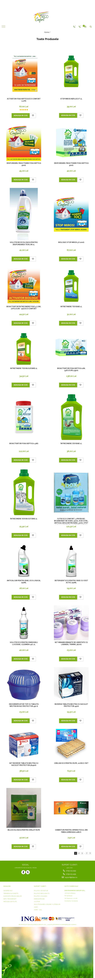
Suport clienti (40, 886)
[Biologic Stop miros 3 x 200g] (71, 214)
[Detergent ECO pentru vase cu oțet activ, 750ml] (71, 561)
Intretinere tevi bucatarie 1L (23, 368)
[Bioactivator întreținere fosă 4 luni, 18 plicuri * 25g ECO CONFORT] (23, 285)
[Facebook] (23, 872)
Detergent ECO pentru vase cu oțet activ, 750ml (71, 582)
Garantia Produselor (12, 896)
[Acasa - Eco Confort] (47, 17)
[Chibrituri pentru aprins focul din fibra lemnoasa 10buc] (71, 807)
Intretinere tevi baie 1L (71, 306)
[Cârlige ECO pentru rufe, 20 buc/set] (71, 745)
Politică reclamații (41, 893)
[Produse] (4, 27)
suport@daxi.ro (70, 877)
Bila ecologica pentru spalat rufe (24, 830)
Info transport (9, 899)
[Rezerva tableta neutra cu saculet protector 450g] (71, 684)
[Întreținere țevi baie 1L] (71, 417)
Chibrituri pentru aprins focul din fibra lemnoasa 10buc (71, 831)
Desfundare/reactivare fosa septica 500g (24, 164)
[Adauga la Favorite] (33, 115)
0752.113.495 (71, 874)
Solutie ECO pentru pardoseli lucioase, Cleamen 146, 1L (24, 643)
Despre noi (7, 891)
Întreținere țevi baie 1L (71, 443)
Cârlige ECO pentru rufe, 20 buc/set (71, 763)
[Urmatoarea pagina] (90, 853)
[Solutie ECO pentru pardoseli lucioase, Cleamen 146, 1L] (23, 622)
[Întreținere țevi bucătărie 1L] (23, 492)
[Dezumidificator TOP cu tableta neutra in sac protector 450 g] (23, 684)
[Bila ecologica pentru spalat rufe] (23, 808)
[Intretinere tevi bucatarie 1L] (23, 348)
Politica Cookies (40, 896)
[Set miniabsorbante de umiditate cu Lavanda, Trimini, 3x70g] (71, 622)
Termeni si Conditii (10, 893)
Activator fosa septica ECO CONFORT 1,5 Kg (24, 100)
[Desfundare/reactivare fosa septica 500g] (23, 142)
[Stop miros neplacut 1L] (71, 71)
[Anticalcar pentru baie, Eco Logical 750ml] (23, 561)
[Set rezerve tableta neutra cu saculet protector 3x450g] (23, 745)
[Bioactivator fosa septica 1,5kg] (23, 417)
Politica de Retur (41, 891)
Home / (47, 32)
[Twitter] (28, 872)
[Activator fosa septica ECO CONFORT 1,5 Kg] (23, 71)
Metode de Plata (10, 901)
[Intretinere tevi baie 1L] (71, 285)
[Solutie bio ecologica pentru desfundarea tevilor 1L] (23, 214)
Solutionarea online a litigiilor (47, 904)
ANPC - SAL (38, 910)
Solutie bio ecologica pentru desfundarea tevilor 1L (24, 243)
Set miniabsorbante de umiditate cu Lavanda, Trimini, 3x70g (71, 643)
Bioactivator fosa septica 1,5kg (23, 443)
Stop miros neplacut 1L (71, 99)
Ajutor (37, 901)
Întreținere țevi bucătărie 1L (23, 519)
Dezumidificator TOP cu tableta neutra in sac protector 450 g (24, 705)
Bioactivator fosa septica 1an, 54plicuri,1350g (71, 369)
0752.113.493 (71, 871)
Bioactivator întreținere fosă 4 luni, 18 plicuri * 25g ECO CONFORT (23, 308)
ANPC (36, 907)
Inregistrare (39, 899)
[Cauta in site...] (90, 26)
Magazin (6, 886)
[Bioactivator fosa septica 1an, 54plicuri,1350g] (71, 348)
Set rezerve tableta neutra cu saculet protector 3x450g (23, 764)
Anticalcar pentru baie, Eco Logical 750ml (24, 582)
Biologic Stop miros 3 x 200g (71, 242)
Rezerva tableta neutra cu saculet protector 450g (71, 705)
